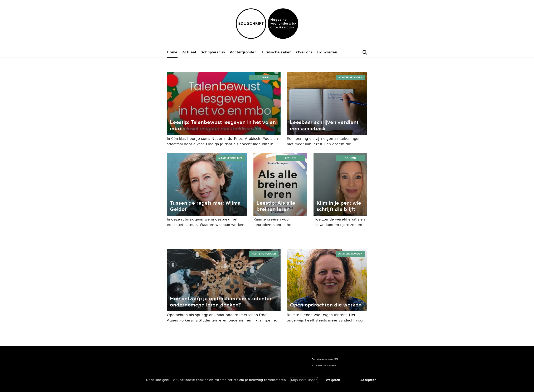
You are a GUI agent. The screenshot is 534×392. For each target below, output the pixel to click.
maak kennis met (230, 158)
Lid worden (327, 52)
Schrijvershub (213, 52)
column (350, 158)
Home (172, 52)
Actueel (189, 52)
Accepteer (368, 380)
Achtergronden (243, 52)
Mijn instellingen (304, 380)
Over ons (304, 52)
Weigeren (333, 380)
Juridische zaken (276, 52)
